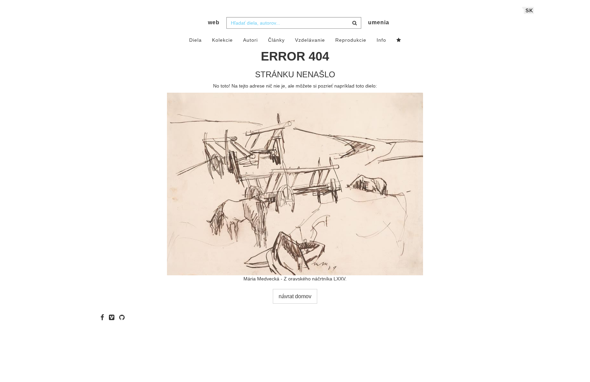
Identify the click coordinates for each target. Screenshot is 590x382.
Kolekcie (222, 40)
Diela (195, 40)
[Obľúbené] (398, 40)
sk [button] (529, 10)
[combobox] (293, 23)
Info (381, 40)
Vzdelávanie (310, 40)
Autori (250, 40)
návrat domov (295, 296)
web (214, 22)
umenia (378, 22)
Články (276, 40)
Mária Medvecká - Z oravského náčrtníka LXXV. (295, 278)
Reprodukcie (350, 40)
